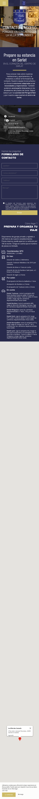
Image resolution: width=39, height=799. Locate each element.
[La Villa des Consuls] (23, 3)
